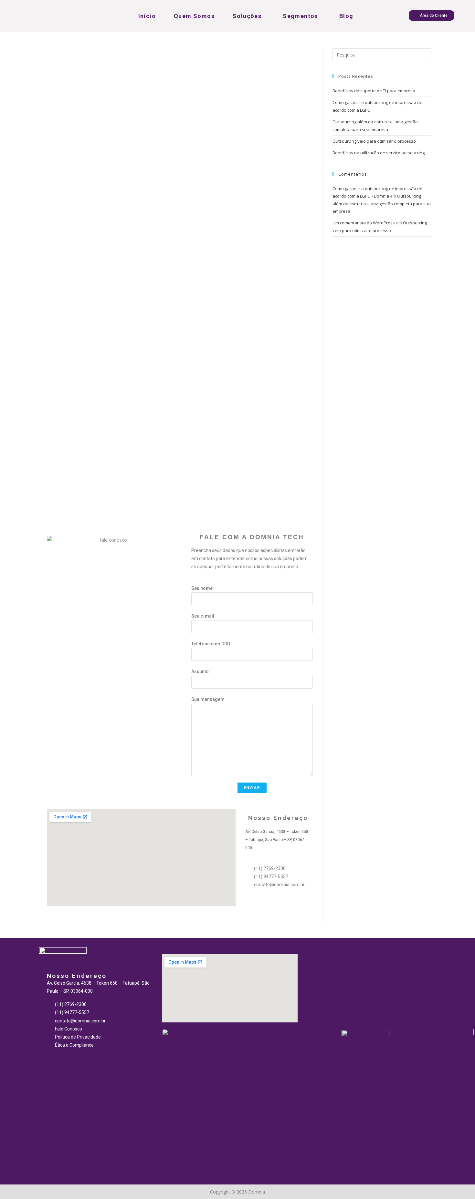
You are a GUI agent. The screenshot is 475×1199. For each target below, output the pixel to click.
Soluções (247, 16)
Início (147, 16)
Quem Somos (194, 16)
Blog (346, 16)
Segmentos (300, 16)
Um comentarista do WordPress (363, 223)
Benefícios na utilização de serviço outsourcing (378, 153)
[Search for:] (381, 54)
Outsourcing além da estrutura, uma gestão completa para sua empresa (381, 203)
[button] (431, 15)
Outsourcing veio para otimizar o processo (374, 141)
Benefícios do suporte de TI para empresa (373, 91)
